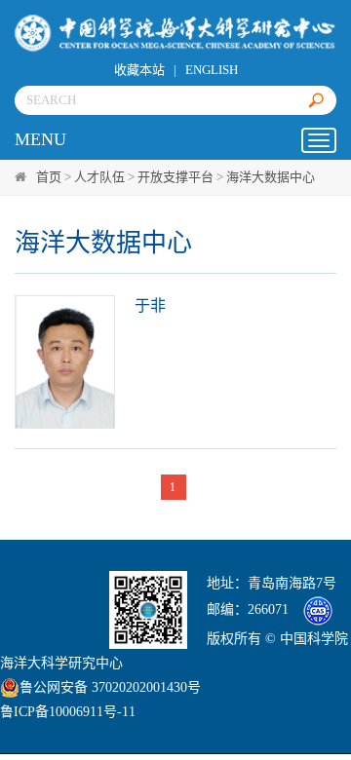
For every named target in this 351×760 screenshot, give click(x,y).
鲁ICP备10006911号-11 (68, 711)
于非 (150, 305)
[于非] (65, 362)
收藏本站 (139, 69)
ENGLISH (211, 69)
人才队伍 (99, 177)
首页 (48, 177)
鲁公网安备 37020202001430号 (110, 687)
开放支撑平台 (175, 177)
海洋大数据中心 (270, 177)
